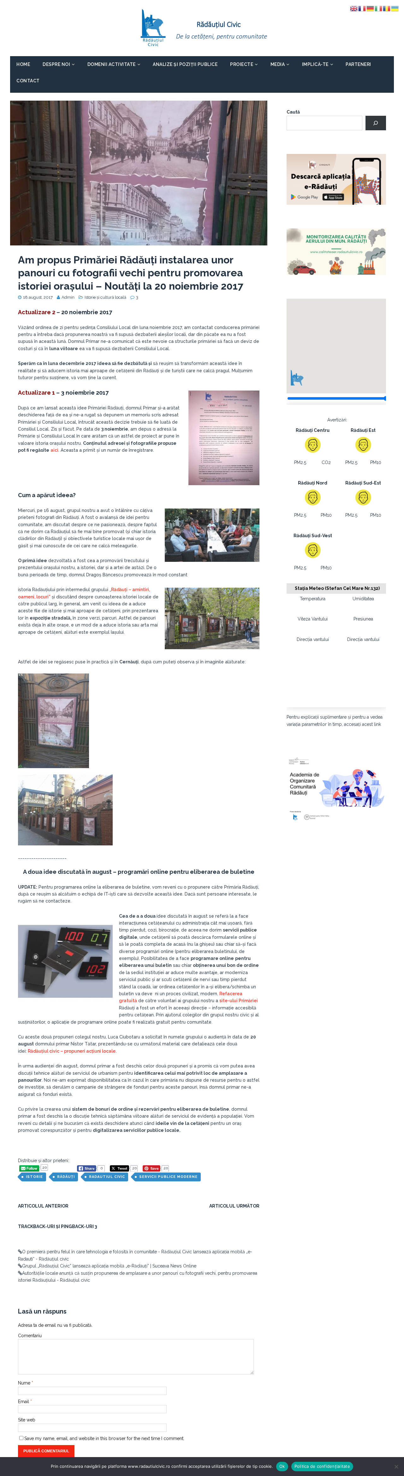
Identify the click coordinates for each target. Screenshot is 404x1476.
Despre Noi (56, 64)
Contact (28, 80)
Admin (68, 297)
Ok (282, 1466)
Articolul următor (234, 1205)
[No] (396, 1466)
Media (277, 64)
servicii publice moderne (168, 1177)
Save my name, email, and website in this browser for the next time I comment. (104, 1438)
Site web (26, 1419)
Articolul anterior (43, 1205)
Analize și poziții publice (185, 64)
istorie (34, 1177)
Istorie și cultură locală (105, 297)
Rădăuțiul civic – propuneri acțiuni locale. (72, 1051)
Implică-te (315, 64)
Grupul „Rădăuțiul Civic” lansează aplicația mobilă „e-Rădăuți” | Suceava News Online (109, 1265)
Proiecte (241, 64)
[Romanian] (387, 8)
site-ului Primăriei (238, 1000)
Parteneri (358, 64)
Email (24, 1401)
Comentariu (30, 1335)
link (377, 724)
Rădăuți (66, 1177)
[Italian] (379, 8)
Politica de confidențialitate (322, 1466)
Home (23, 64)
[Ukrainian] (395, 8)
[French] (362, 8)
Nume (25, 1382)
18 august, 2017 (38, 297)
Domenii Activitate (111, 64)
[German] (370, 8)
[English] (354, 8)
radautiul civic (107, 1177)
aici (54, 450)
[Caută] (375, 123)
